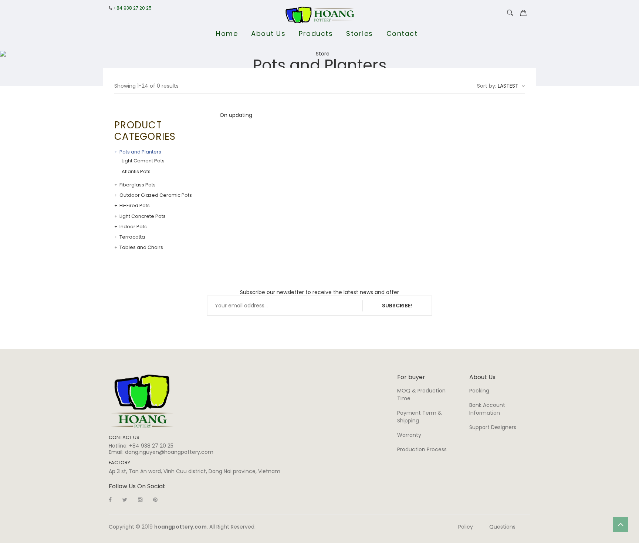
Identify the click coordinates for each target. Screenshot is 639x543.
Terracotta (132, 237)
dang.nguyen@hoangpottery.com (169, 452)
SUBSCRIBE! (397, 305)
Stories (359, 33)
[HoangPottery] (142, 400)
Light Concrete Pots (142, 216)
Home (227, 33)
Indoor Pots (133, 227)
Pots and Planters (140, 152)
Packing (479, 390)
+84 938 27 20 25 (132, 8)
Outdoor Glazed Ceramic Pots (155, 195)
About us (268, 33)
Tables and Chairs (141, 247)
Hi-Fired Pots (134, 206)
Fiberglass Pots (137, 185)
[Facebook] (110, 499)
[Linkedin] (155, 499)
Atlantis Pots (136, 172)
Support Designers (492, 427)
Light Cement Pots (143, 161)
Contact (402, 33)
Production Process (422, 449)
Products (316, 33)
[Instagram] (140, 499)
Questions (502, 526)
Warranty (409, 435)
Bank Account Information (487, 408)
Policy (465, 526)
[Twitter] (124, 499)
